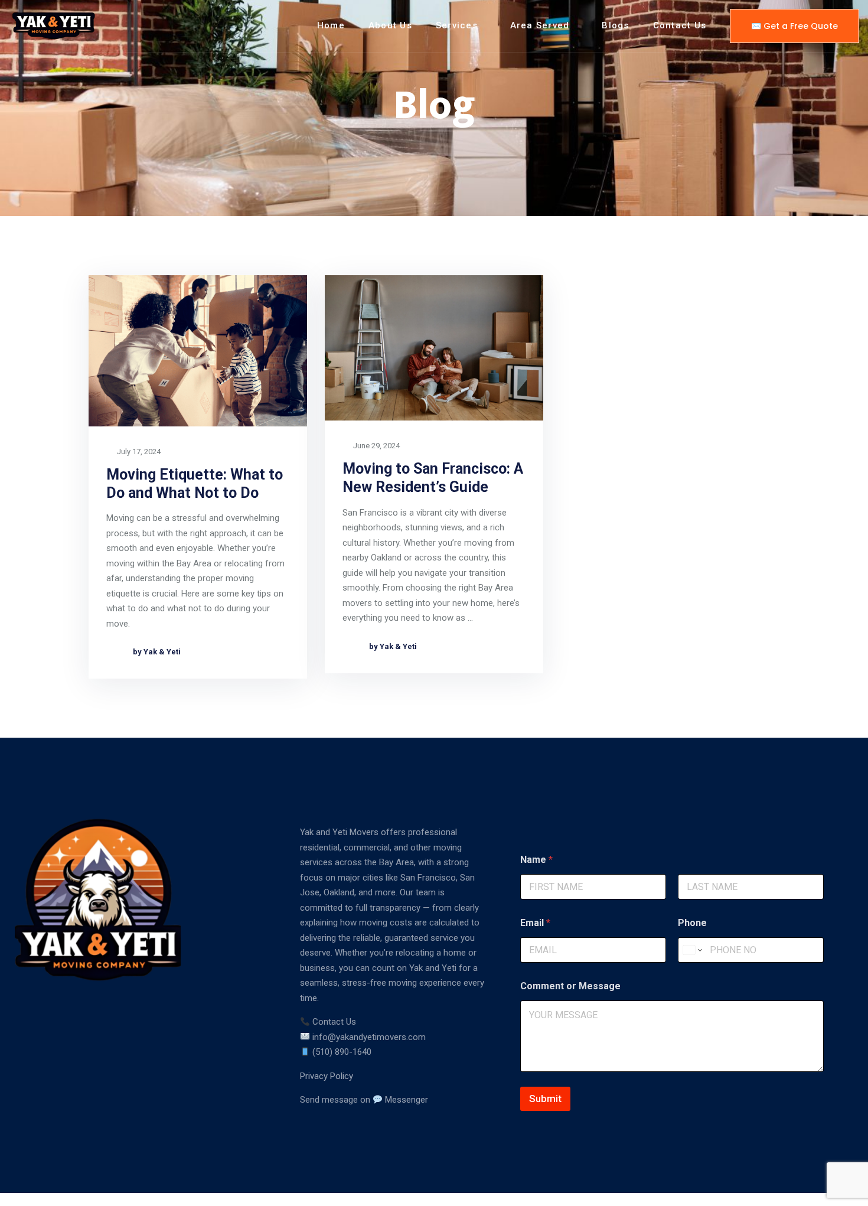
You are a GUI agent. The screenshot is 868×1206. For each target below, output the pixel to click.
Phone (692, 922)
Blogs (615, 25)
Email (535, 922)
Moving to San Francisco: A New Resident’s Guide (432, 478)
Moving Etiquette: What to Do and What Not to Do (194, 483)
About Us (390, 25)
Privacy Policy (326, 1076)
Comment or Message (570, 986)
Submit (545, 1098)
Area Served (540, 25)
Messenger (405, 1099)
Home (331, 25)
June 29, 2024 (375, 445)
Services (457, 25)
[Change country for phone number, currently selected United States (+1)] (692, 950)
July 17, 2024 (138, 451)
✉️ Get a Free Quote (794, 26)
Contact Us (679, 25)
